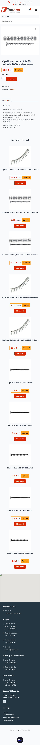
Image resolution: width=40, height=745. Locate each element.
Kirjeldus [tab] (6, 100)
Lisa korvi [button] (20, 225)
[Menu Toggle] (36, 10)
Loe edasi (20, 183)
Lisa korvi (11, 79)
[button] (36, 29)
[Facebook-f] (4, 701)
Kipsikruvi (11, 89)
